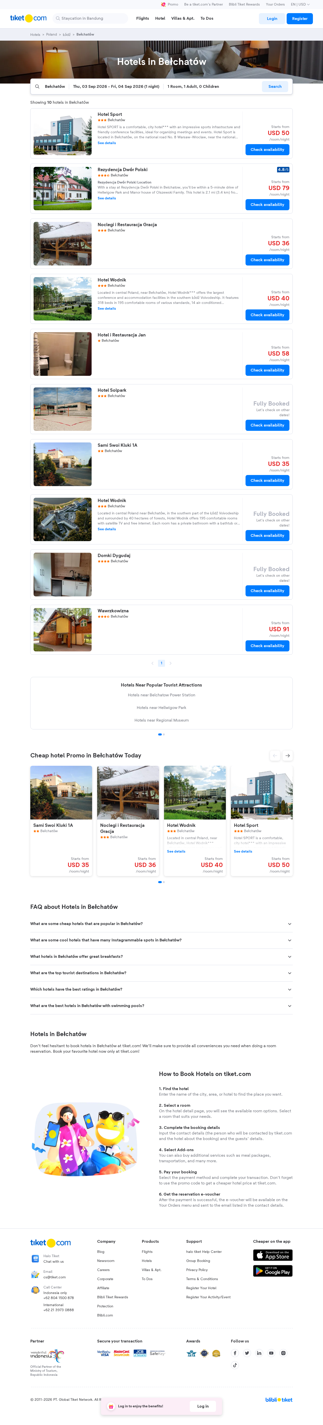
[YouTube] (271, 1353)
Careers (103, 1270)
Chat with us (53, 1261)
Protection (105, 1306)
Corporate (105, 1279)
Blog (100, 1252)
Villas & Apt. (152, 1270)
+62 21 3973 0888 (58, 1310)
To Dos (147, 1279)
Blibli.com (105, 1315)
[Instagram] (283, 1353)
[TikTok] (235, 1365)
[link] (272, 18)
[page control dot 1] (160, 734)
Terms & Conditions (202, 1279)
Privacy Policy (197, 1270)
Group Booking (198, 1261)
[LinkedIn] (259, 1353)
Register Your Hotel (201, 1288)
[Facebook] (235, 1353)
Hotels (147, 1261)
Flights (147, 1252)
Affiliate (103, 1288)
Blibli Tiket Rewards (244, 4)
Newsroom (106, 1261)
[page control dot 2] (164, 734)
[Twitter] (247, 1353)
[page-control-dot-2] (164, 882)
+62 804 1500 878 (58, 1298)
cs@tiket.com (54, 1277)
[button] (275, 756)
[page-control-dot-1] (160, 882)
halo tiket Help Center (204, 1252)
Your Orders (275, 4)
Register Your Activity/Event (208, 1297)
